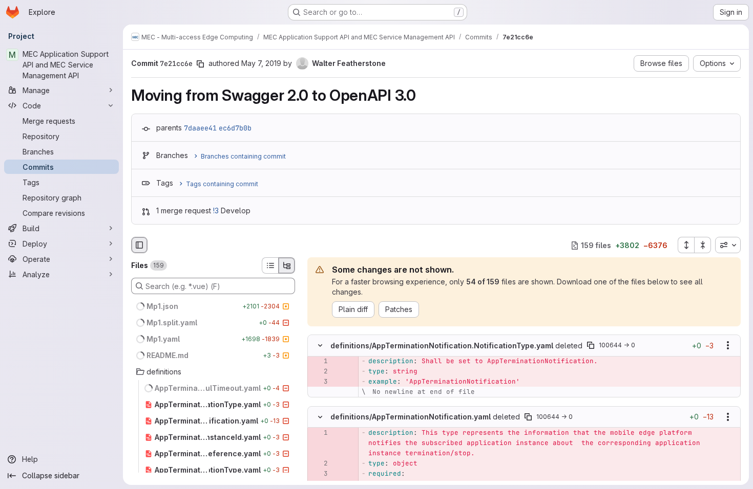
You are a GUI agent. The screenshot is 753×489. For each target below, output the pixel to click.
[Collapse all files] (703, 245)
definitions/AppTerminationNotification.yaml (410, 416)
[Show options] (728, 346)
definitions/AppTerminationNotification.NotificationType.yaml (441, 345)
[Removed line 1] (319, 362)
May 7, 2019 (261, 63)
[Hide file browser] (139, 245)
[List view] (270, 265)
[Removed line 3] (319, 382)
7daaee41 (200, 127)
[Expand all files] (686, 245)
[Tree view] (287, 265)
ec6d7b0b (235, 127)
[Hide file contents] (320, 346)
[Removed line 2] (319, 372)
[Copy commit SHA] (200, 64)
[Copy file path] (590, 346)
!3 (216, 210)
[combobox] (728, 245)
